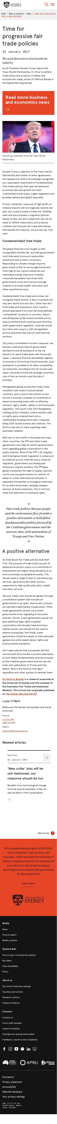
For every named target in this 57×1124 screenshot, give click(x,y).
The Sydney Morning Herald (21, 693)
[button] (46, 5)
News (29, 13)
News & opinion (16, 13)
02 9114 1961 (8, 719)
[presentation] (29, 776)
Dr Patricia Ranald (13, 679)
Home (3, 13)
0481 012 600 (8, 722)
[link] (28, 929)
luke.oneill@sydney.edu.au (15, 731)
